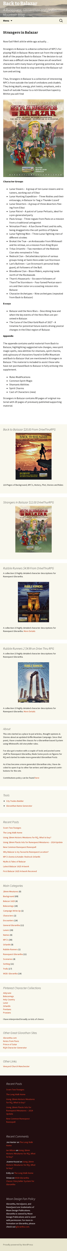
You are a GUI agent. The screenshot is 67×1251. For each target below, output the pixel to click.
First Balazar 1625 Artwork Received (20, 871)
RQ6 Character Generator (15, 1047)
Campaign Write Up (12, 910)
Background (8, 896)
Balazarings (8, 906)
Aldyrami (7, 993)
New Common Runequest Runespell (19, 847)
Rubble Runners (10, 949)
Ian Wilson (10, 1150)
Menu (6, 20)
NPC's (5, 939)
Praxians (7, 1012)
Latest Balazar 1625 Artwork (16, 866)
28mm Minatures (10, 891)
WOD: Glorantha (10, 973)
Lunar (5, 1002)
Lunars (6, 930)
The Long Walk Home (12, 832)
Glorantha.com (10, 1037)
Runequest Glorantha (13, 954)
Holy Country (9, 999)
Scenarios (7, 959)
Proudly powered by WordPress (18, 1244)
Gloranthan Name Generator (19, 805)
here (37, 777)
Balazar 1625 (9, 901)
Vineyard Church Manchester (16, 1066)
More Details (29, 631)
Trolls (5, 968)
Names (6, 935)
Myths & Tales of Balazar (14, 861)
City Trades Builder (15, 801)
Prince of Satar (10, 1044)
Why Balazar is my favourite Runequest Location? (26, 852)
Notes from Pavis (11, 1041)
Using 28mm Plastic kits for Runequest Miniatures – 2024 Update (33, 842)
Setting (6, 963)
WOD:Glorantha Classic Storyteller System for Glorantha (20, 1181)
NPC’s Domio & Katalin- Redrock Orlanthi (21, 856)
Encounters (8, 920)
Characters (8, 915)
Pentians (7, 1009)
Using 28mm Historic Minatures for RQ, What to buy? (27, 837)
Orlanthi (6, 944)
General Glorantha (11, 925)
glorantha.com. (23, 1226)
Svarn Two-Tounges (12, 827)
